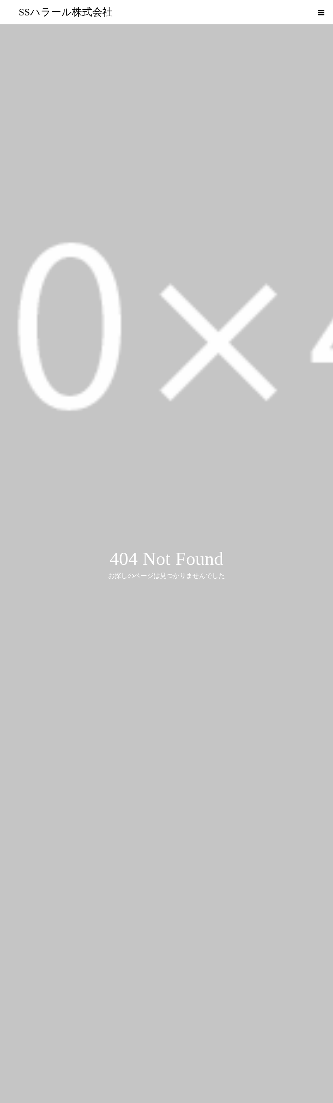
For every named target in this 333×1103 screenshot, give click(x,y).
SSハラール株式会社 (65, 11)
